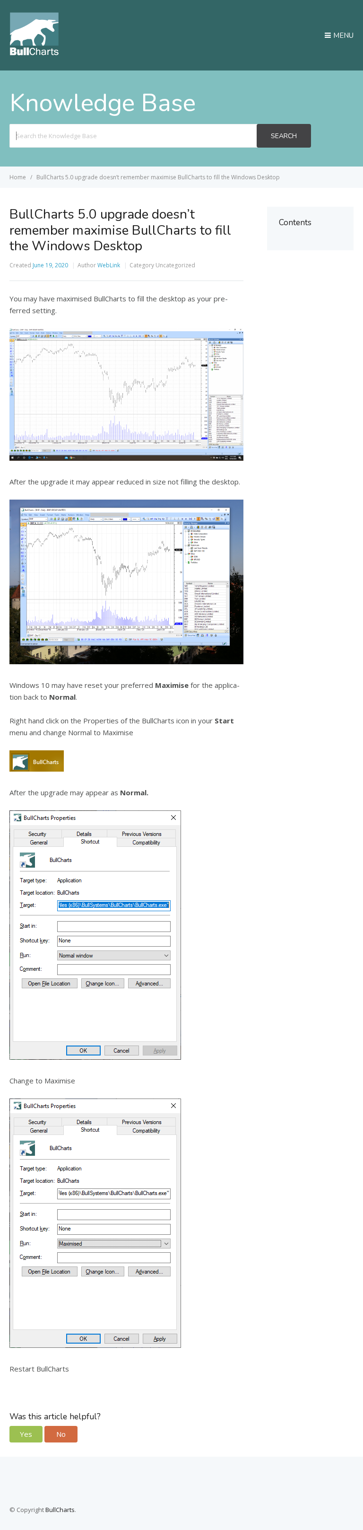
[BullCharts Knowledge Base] (34, 52)
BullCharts (60, 1509)
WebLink (108, 265)
